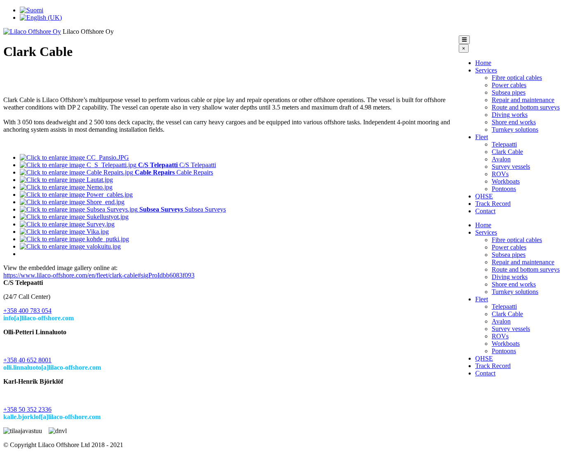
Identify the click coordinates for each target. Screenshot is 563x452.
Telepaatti (504, 144)
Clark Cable (507, 151)
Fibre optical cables (517, 77)
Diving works (510, 114)
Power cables (509, 85)
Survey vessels (511, 166)
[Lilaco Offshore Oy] (32, 31)
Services (486, 70)
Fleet (481, 136)
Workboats (506, 181)
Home (483, 62)
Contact (485, 210)
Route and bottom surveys (526, 107)
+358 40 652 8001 (27, 359)
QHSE (484, 196)
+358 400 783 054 (27, 310)
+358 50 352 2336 (27, 409)
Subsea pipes (508, 92)
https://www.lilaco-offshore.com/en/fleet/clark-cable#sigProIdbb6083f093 (99, 275)
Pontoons (504, 188)
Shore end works (514, 122)
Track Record (493, 203)
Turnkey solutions (515, 129)
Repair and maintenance (523, 99)
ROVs (500, 173)
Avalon (501, 159)
